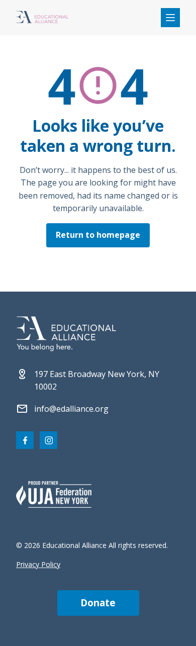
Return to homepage (98, 234)
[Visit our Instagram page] (48, 440)
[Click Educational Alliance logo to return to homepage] (42, 18)
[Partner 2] (53, 494)
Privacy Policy (38, 564)
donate (98, 602)
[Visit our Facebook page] (25, 440)
